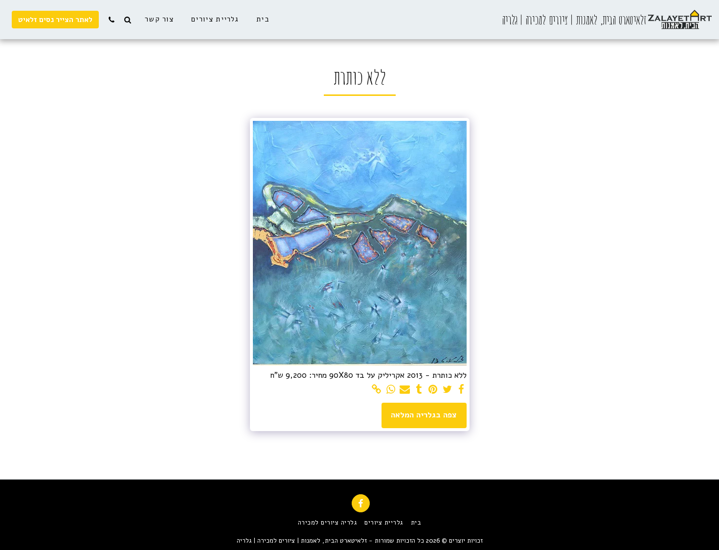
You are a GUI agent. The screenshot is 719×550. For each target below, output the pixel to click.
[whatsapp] (391, 389)
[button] (127, 19)
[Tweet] (447, 389)
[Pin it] (433, 389)
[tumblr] (419, 389)
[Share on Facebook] (461, 389)
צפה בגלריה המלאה (424, 414)
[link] (377, 389)
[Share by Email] (405, 389)
